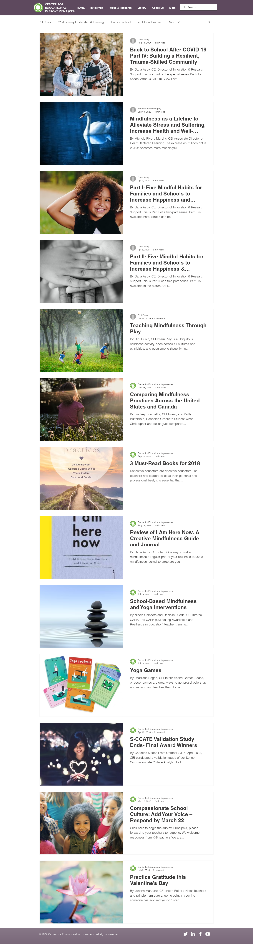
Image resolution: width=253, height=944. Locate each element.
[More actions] (206, 41)
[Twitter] (185, 934)
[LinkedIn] (193, 934)
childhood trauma (150, 22)
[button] (209, 22)
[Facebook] (200, 934)
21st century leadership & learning (81, 22)
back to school (121, 22)
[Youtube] (208, 934)
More (172, 22)
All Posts (45, 22)
